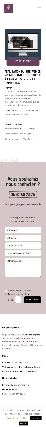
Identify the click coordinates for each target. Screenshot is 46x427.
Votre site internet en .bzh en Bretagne (21, 367)
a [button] (39, 6)
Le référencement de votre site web (20, 371)
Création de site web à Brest (16, 362)
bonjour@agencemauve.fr (15, 385)
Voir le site (23, 61)
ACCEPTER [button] (35, 418)
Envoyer (32, 299)
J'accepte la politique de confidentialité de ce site (18, 292)
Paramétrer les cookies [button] (17, 418)
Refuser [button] (23, 423)
